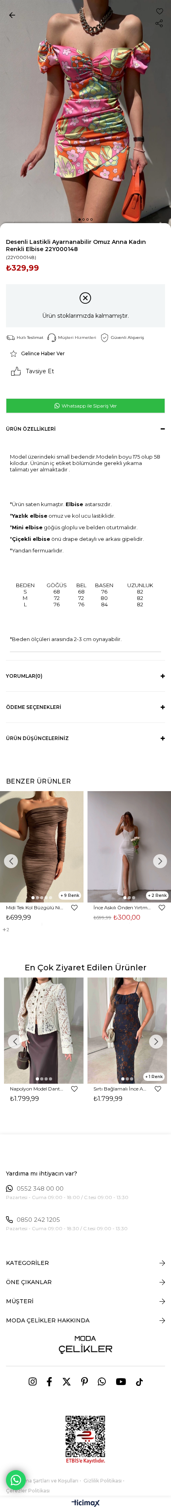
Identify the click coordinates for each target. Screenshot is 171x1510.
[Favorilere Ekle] (159, 11)
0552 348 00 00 (40, 1188)
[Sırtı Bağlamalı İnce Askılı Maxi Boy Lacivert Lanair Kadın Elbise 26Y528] (127, 1031)
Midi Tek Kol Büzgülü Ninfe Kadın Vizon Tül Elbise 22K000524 (35, 907)
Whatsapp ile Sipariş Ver (88, 406)
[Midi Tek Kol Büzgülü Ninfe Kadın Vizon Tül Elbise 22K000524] (42, 846)
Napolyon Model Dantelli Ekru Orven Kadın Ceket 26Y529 (37, 1089)
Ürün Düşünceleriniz (37, 738)
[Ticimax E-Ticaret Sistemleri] (86, 1504)
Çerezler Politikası (28, 1491)
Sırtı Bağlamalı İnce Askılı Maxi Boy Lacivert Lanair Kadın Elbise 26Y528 (120, 1089)
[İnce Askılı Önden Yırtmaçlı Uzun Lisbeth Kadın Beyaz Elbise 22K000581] (129, 846)
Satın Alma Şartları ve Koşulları (42, 1481)
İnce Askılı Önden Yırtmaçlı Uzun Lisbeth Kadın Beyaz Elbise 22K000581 (122, 907)
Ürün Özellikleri (31, 429)
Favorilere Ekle (74, 907)
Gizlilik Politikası (103, 1481)
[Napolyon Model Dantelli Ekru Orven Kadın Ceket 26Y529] (44, 1031)
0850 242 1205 (38, 1219)
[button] (79, 219)
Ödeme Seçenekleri (33, 707)
